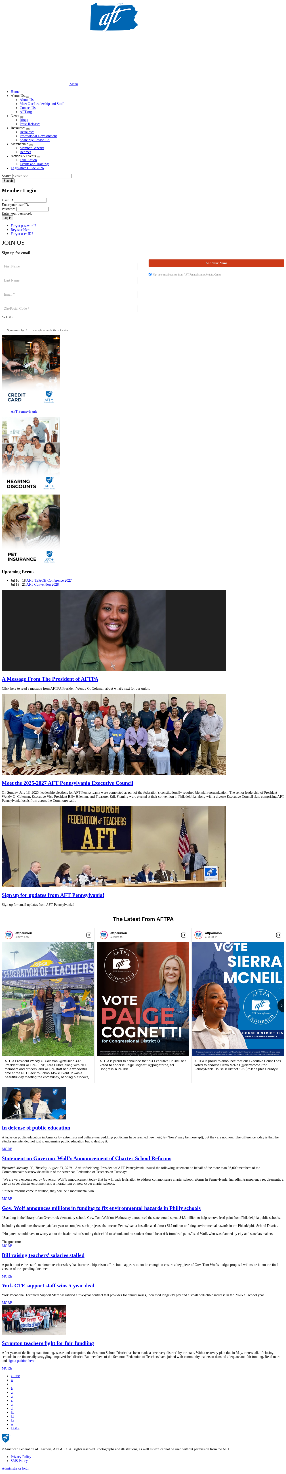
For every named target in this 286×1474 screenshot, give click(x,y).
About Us (27, 100)
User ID (7, 200)
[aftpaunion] (9, 935)
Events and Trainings (34, 164)
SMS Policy (19, 1461)
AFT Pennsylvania (24, 411)
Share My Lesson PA (35, 140)
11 (12, 1416)
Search (6, 176)
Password (8, 209)
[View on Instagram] (89, 935)
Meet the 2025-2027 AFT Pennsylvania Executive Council (67, 783)
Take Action (28, 160)
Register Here (20, 230)
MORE (7, 1149)
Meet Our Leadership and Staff (41, 104)
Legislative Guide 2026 (27, 168)
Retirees (25, 152)
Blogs (24, 120)
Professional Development (38, 136)
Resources (27, 132)
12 (12, 1420)
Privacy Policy (21, 1457)
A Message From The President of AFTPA (50, 679)
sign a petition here (21, 1361)
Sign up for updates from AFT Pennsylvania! (53, 895)
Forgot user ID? (22, 234)
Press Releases (30, 124)
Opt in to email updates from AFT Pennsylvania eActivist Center (187, 274)
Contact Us (28, 108)
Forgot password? (23, 226)
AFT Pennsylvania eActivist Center (46, 330)
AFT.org (26, 112)
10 (12, 1412)
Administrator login (15, 1468)
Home (15, 92)
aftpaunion (23, 933)
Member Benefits (32, 148)
